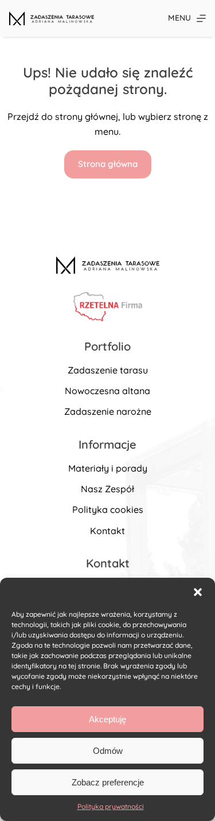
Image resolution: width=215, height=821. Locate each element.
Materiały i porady (107, 468)
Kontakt (107, 530)
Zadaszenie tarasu (108, 370)
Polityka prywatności (110, 806)
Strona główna (108, 163)
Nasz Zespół (107, 489)
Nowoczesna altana (107, 390)
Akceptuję (107, 719)
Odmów (108, 751)
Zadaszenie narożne (107, 411)
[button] (198, 592)
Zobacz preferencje (108, 782)
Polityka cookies (107, 509)
